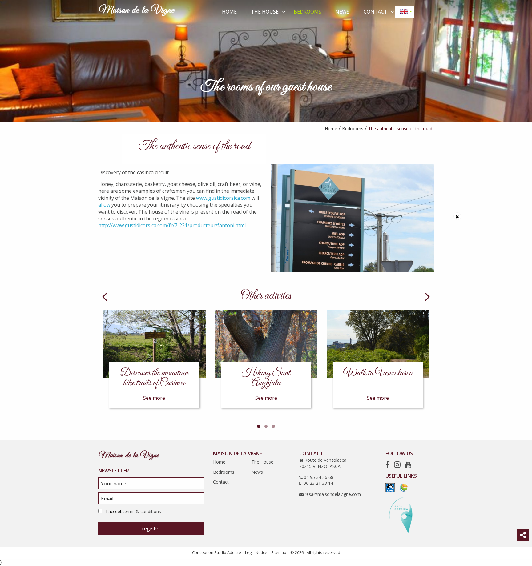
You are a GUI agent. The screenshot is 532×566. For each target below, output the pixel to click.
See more (154, 398)
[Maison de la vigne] (136, 11)
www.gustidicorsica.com (223, 198)
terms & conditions (142, 511)
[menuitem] (229, 11)
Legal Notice (256, 552)
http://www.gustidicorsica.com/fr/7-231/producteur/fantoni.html (172, 225)
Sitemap (278, 552)
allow (104, 204)
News (342, 11)
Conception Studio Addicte (216, 552)
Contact (375, 11)
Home (229, 11)
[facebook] (387, 464)
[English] (404, 11)
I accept (133, 511)
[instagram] (397, 464)
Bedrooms (307, 11)
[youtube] (408, 464)
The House (265, 11)
